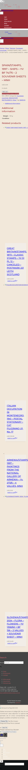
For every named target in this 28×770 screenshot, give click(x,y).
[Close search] (1, 761)
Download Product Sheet (10, 93)
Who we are (8, 21)
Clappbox (17, 702)
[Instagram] (3, 2)
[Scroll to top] (1, 735)
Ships (14, 100)
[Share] (3, 738)
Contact (6, 25)
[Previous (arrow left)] (0, 740)
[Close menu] (0, 742)
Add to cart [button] (11, 281)
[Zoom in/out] (0, 738)
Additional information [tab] (12, 103)
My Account (6, 673)
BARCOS (22, 100)
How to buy (6, 681)
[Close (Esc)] (5, 738)
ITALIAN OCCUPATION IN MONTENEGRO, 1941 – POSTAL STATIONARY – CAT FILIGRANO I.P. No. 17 (15, 418)
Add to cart (4, 91)
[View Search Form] (1, 13)
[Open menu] (2, 41)
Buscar (2, 662)
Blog (5, 23)
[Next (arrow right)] (2, 740)
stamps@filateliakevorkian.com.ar (10, 693)
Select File (4, 727)
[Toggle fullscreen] (2, 738)
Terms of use (7, 683)
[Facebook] (1, 2)
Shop (5, 19)
